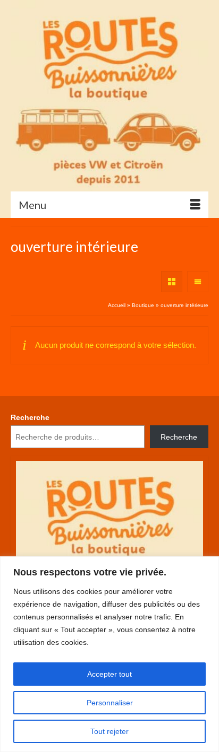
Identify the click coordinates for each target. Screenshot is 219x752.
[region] (109, 654)
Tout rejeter (109, 731)
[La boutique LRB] (109, 95)
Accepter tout (109, 674)
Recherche (30, 417)
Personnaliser (110, 702)
